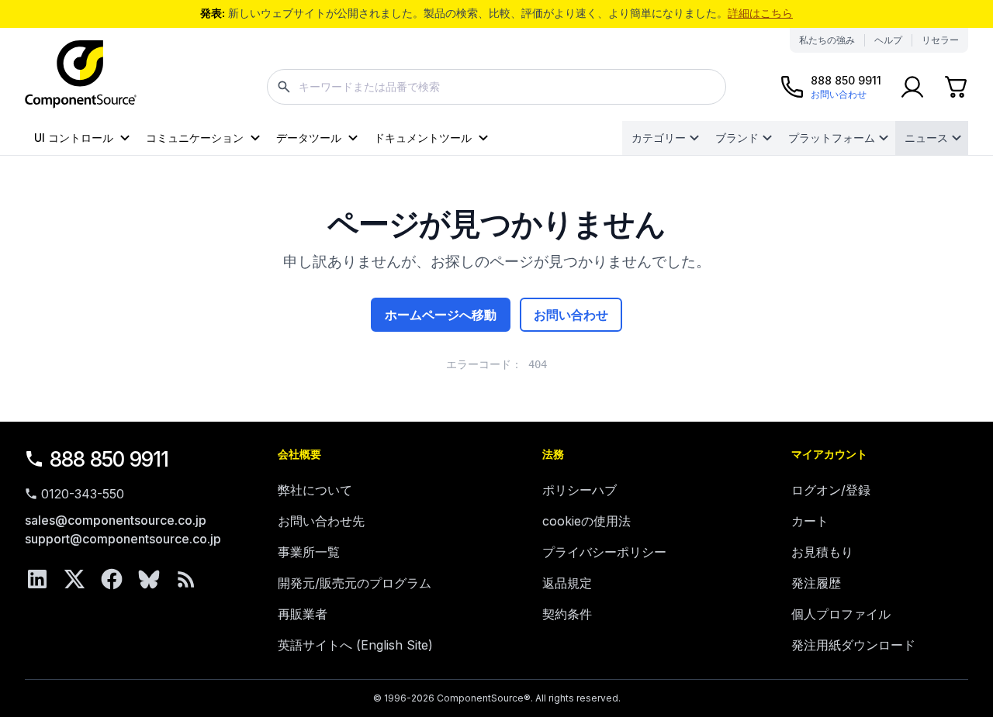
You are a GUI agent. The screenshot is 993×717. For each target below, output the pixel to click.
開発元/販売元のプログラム (354, 583)
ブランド (737, 137)
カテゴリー (658, 137)
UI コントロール (73, 137)
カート (810, 521)
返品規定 (567, 583)
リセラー (940, 40)
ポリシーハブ (579, 490)
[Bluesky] (149, 579)
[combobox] (496, 87)
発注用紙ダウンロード (853, 645)
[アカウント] (912, 86)
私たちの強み (827, 40)
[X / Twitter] (74, 579)
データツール (308, 137)
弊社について (315, 490)
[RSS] (186, 579)
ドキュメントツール (423, 137)
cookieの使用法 (586, 521)
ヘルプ (888, 40)
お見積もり (822, 552)
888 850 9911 (109, 459)
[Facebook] (111, 579)
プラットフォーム (831, 137)
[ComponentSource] (81, 74)
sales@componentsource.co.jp (115, 520)
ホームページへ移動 (440, 314)
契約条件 (567, 614)
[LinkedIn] (37, 579)
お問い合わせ (571, 314)
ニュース (926, 137)
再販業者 (302, 614)
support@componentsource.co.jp (123, 538)
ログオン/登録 (830, 490)
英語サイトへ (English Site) (355, 645)
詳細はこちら (760, 12)
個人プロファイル (841, 614)
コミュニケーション (195, 137)
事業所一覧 (309, 552)
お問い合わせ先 (321, 521)
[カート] (955, 86)
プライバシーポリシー (604, 552)
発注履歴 (816, 583)
